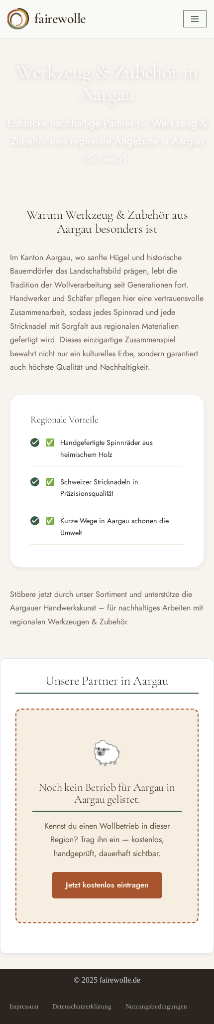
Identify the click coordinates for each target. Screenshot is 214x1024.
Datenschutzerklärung (81, 1006)
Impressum (23, 1006)
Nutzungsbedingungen (156, 1006)
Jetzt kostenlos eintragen (107, 884)
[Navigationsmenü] (195, 18)
